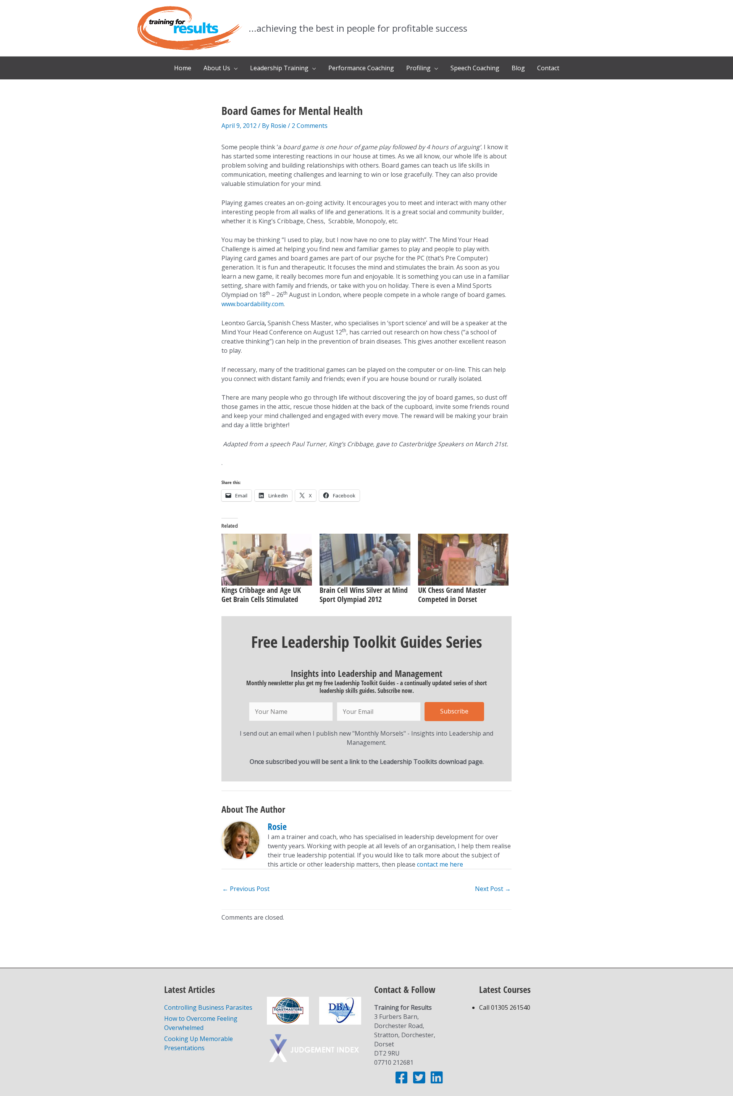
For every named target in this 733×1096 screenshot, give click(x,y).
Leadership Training (279, 68)
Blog (518, 68)
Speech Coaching (474, 68)
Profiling (418, 68)
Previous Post (246, 889)
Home (182, 68)
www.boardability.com (252, 304)
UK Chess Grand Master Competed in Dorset (452, 594)
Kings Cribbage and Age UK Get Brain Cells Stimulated (261, 594)
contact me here (440, 864)
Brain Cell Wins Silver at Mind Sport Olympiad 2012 (364, 594)
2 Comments (310, 125)
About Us (216, 68)
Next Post (493, 889)
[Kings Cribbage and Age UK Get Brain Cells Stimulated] (266, 560)
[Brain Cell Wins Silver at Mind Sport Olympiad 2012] (365, 560)
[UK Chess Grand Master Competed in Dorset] (463, 560)
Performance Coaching (361, 68)
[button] (454, 711)
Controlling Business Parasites (208, 1007)
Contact (548, 68)
